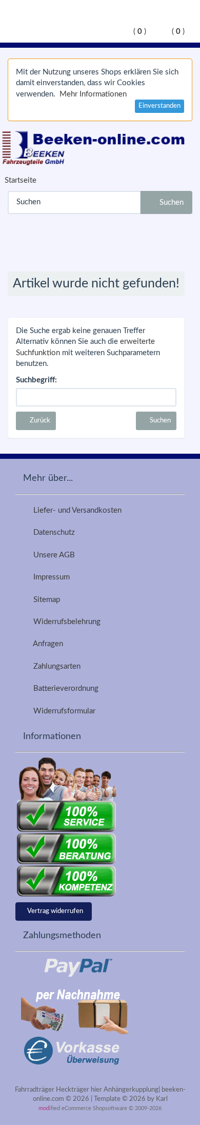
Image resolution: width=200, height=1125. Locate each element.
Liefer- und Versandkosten (75, 510)
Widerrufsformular (62, 711)
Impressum (49, 577)
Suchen (169, 202)
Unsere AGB (52, 555)
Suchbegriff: (36, 380)
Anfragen (46, 644)
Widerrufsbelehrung (65, 622)
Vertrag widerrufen (55, 911)
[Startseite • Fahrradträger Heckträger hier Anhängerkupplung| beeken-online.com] (96, 146)
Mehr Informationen (93, 94)
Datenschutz (52, 532)
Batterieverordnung (63, 688)
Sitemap (44, 600)
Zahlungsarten (55, 666)
